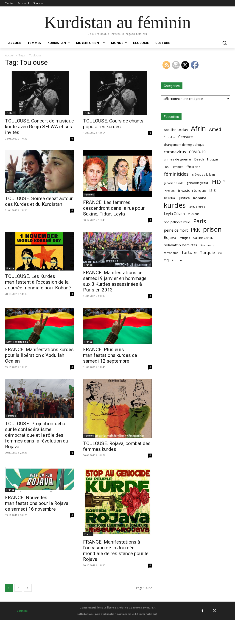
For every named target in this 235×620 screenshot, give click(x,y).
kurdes (175, 205)
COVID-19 (197, 152)
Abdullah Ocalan (176, 130)
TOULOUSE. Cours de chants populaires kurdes (113, 123)
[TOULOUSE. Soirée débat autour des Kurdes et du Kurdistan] (39, 171)
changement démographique (184, 145)
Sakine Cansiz (203, 238)
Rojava (170, 237)
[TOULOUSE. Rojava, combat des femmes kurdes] (117, 408)
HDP (218, 181)
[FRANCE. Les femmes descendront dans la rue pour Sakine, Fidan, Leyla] (117, 173)
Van (220, 253)
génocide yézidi (198, 183)
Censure (185, 136)
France (10, 268)
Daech (199, 159)
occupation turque (177, 222)
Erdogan (212, 159)
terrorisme (171, 253)
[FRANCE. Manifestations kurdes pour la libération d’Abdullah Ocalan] (39, 326)
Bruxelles (169, 137)
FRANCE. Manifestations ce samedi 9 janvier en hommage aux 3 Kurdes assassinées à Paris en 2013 (114, 281)
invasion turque (192, 190)
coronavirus (175, 151)
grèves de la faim (203, 175)
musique (193, 214)
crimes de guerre (177, 159)
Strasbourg (207, 245)
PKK (195, 229)
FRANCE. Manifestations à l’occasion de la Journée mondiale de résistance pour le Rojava (115, 550)
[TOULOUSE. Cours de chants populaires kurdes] (117, 93)
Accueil (9, 55)
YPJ (166, 260)
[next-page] (28, 588)
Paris (199, 221)
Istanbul (170, 198)
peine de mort (176, 230)
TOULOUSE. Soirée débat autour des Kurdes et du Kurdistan (39, 201)
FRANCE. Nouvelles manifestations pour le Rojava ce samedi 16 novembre (36, 503)
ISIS (212, 190)
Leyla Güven (174, 213)
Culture (10, 113)
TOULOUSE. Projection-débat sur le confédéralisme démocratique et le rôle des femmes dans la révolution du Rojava (36, 435)
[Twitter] (214, 611)
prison (212, 229)
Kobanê (199, 197)
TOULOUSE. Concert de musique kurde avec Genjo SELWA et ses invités (39, 126)
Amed (215, 129)
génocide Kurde (173, 183)
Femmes (89, 194)
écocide (177, 260)
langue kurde (197, 206)
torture (189, 252)
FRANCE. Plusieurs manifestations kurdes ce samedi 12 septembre (110, 355)
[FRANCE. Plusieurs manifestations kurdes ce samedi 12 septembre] (117, 326)
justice (184, 198)
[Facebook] (203, 611)
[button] (224, 42)
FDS (166, 167)
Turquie (207, 252)
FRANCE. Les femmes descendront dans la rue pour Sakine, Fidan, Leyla (114, 208)
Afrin (198, 128)
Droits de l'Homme (17, 341)
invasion (169, 190)
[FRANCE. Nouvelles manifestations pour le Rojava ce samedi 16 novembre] (39, 479)
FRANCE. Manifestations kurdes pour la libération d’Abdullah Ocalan (39, 355)
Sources (22, 610)
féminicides (176, 174)
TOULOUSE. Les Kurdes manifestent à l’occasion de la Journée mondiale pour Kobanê (38, 282)
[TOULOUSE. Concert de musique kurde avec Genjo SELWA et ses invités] (39, 93)
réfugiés (184, 238)
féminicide (193, 167)
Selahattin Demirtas (180, 245)
